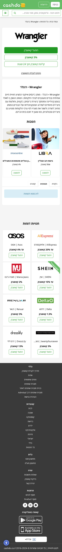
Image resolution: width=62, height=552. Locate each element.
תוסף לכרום (30, 494)
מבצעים (43, 184)
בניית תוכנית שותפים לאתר (30, 388)
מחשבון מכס (30, 458)
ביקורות (54, 184)
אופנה (30, 412)
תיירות (30, 434)
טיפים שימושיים (30, 379)
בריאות (30, 421)
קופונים (32, 184)
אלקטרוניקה (30, 430)
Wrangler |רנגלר (31, 21)
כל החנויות (44, 21)
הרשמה (43, 4)
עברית (29, 539)
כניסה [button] (55, 4)
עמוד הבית (54, 21)
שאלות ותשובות (30, 474)
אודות (30, 375)
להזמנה (45, 172)
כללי (30, 443)
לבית (30, 408)
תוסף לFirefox (30, 499)
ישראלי (30, 438)
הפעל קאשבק (31, 50)
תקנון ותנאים (53, 548)
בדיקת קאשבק (30, 479)
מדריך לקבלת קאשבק (30, 370)
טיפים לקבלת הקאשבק (31, 73)
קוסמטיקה (30, 417)
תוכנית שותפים (30, 383)
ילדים (30, 425)
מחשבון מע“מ (30, 463)
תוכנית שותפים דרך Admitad (30, 392)
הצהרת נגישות (30, 396)
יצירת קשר (30, 483)
